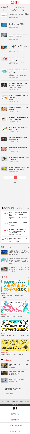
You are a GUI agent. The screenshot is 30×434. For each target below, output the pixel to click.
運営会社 (3, 401)
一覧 (28, 247)
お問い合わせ (27, 401)
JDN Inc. (18, 431)
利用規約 (21, 401)
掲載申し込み (9, 401)
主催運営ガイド (15, 401)
